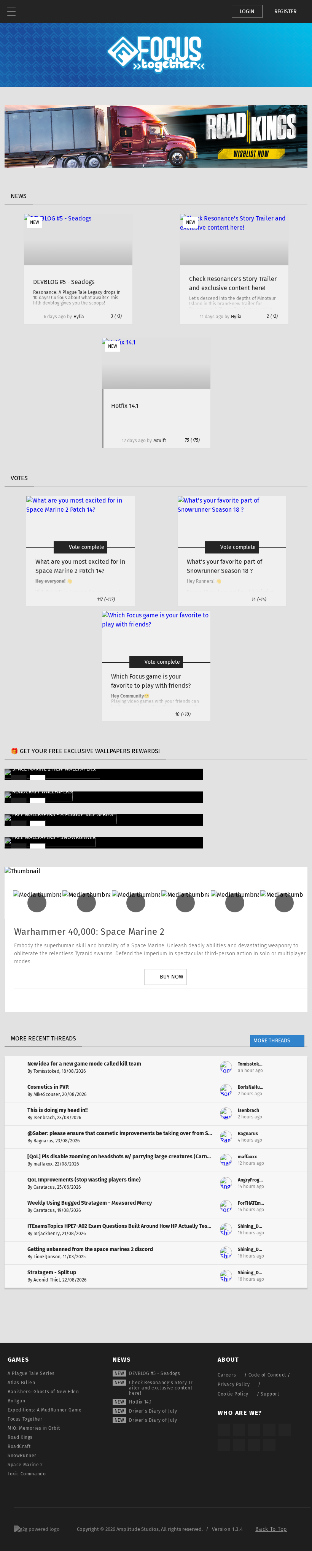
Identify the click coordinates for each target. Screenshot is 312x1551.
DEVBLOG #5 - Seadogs (154, 1373)
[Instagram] (123, 1000)
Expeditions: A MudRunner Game (44, 1410)
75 (192, 440)
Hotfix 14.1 (140, 1402)
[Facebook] (187, 1000)
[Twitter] (144, 1000)
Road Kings (20, 1437)
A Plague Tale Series (31, 1373)
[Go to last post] (296, 1067)
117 (106, 599)
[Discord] (208, 1000)
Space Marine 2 (25, 1464)
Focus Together (25, 1419)
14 (259, 599)
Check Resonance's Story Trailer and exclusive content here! (161, 1388)
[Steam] (285, 1430)
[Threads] (239, 1445)
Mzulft (159, 440)
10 (183, 714)
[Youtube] (165, 1000)
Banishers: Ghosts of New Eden (43, 1391)
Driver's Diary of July (153, 1411)
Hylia (78, 316)
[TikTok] (254, 1430)
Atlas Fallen (21, 1382)
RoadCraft (19, 1446)
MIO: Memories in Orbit (34, 1428)
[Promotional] (156, 165)
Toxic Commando (27, 1473)
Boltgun (16, 1401)
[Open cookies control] (213, 11)
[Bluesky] (254, 1445)
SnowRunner (22, 1455)
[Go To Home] (34, 11)
